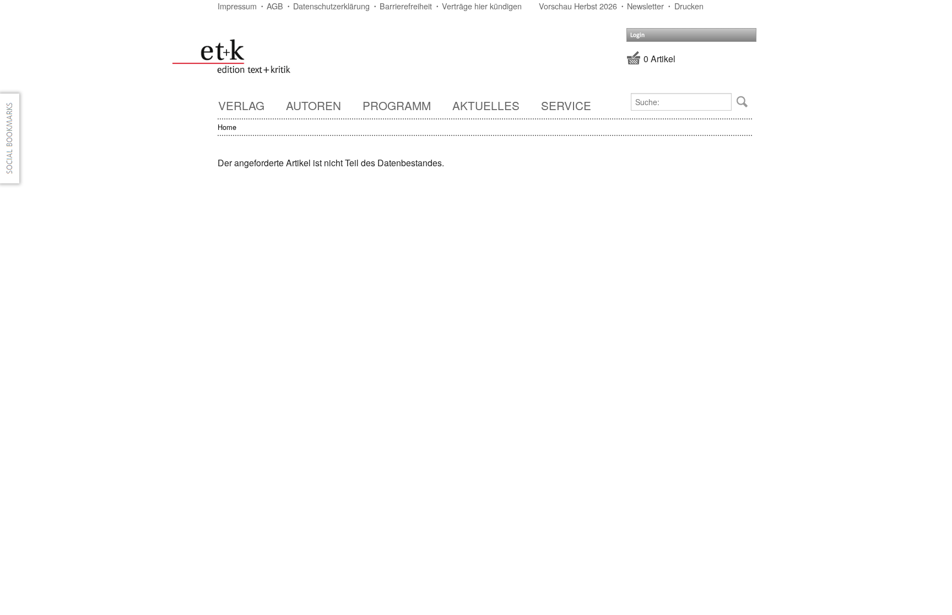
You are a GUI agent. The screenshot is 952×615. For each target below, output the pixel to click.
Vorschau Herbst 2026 (578, 6)
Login (637, 35)
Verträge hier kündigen (482, 6)
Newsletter (645, 6)
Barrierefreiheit (406, 6)
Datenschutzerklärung (331, 6)
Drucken (689, 6)
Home (227, 127)
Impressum (237, 6)
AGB (275, 6)
